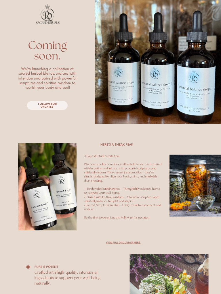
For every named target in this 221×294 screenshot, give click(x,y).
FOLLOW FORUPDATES (47, 105)
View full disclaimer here (123, 242)
